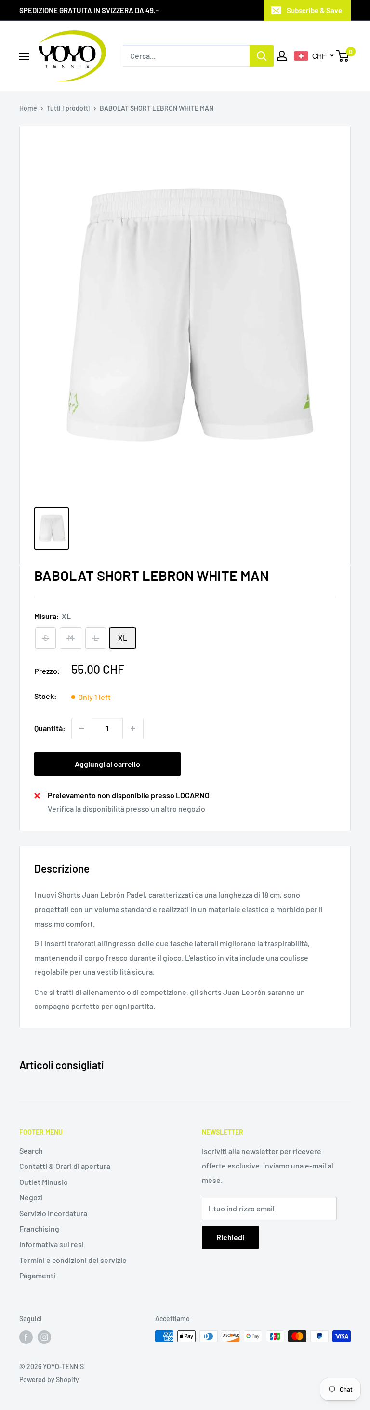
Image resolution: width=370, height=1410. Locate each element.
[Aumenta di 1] (133, 728)
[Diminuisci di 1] (82, 728)
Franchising (39, 1228)
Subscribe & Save (314, 10)
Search (31, 1150)
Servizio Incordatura (53, 1213)
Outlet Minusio (43, 1181)
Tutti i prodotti (68, 108)
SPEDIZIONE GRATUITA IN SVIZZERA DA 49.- (89, 10)
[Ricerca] (262, 56)
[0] (343, 56)
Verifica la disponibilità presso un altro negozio (126, 808)
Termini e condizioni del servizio (73, 1259)
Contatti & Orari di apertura (64, 1165)
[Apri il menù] (24, 56)
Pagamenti (37, 1275)
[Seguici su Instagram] (44, 1337)
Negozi (31, 1197)
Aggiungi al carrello (107, 763)
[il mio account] (282, 56)
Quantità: (50, 728)
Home (28, 108)
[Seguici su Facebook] (26, 1337)
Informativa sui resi (51, 1244)
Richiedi (230, 1237)
